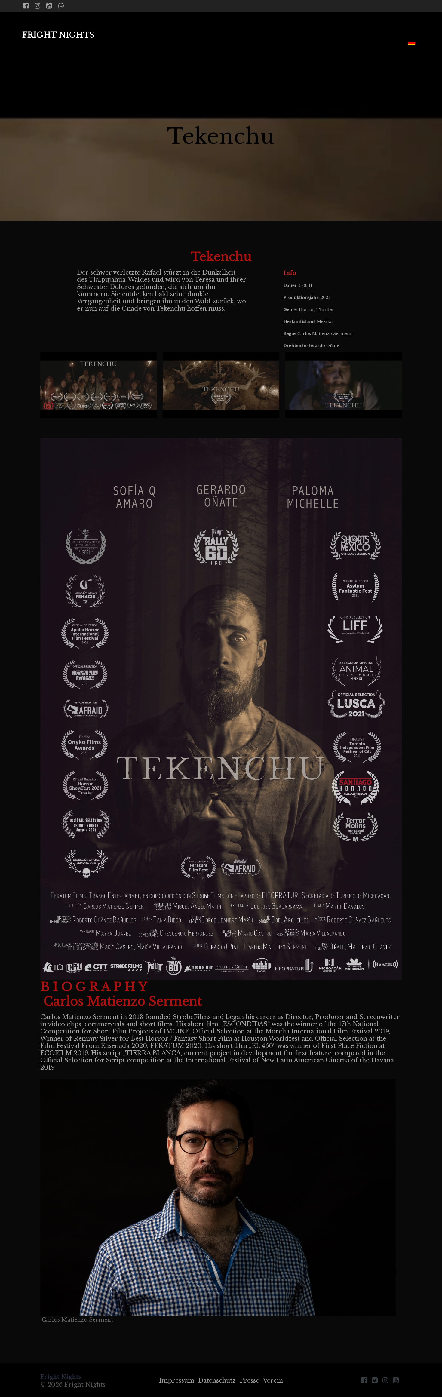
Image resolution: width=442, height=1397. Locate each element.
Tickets (405, 25)
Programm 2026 (348, 25)
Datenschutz (217, 1380)
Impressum (176, 1380)
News (147, 25)
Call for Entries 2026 (266, 25)
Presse (249, 1380)
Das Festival (188, 25)
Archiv (349, 43)
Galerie (385, 43)
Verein (273, 1380)
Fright (58, 35)
